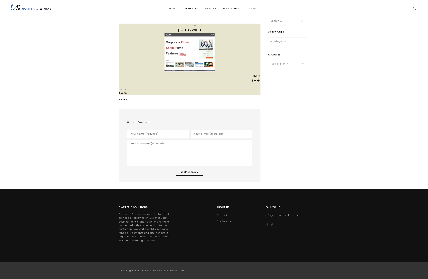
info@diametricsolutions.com (284, 215)
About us (210, 8)
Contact (253, 8)
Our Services (190, 8)
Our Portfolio (231, 8)
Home (172, 8)
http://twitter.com (272, 225)
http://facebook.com (267, 225)
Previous (127, 99)
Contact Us (224, 215)
